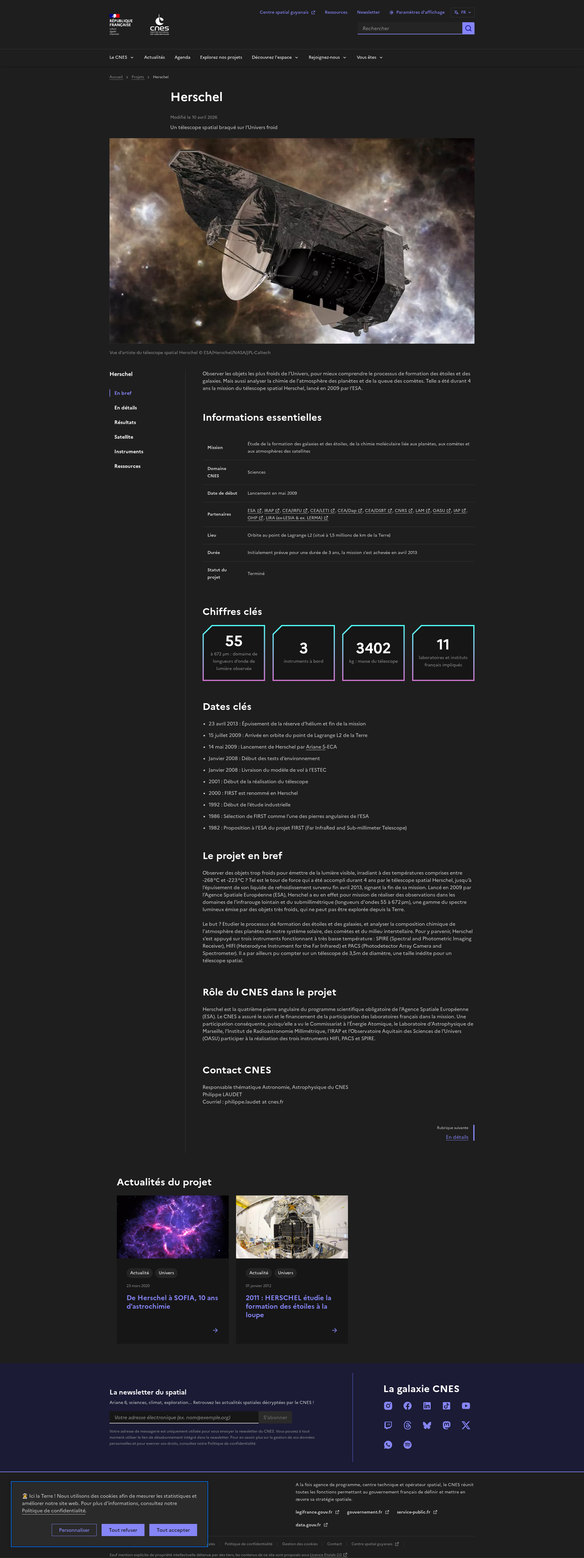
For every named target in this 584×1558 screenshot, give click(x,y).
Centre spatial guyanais (284, 12)
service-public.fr (414, 1512)
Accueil (116, 77)
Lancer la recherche (468, 28)
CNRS (401, 510)
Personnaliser (74, 1530)
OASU (439, 510)
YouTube (466, 1405)
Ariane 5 (315, 746)
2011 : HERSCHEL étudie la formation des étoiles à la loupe (288, 1306)
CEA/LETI (319, 510)
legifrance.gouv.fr (315, 1512)
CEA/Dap (347, 510)
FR (463, 12)
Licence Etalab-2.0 (326, 1555)
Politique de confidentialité (53, 1510)
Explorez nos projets (221, 57)
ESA (252, 510)
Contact (335, 1544)
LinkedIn (427, 1405)
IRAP (269, 510)
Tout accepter (173, 1530)
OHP (252, 518)
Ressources (336, 12)
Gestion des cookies (300, 1544)
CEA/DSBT (375, 510)
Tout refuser (123, 1530)
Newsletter (368, 12)
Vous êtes (366, 57)
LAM (419, 510)
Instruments (128, 451)
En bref (123, 393)
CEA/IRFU (292, 510)
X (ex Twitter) (466, 1425)
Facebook (407, 1405)
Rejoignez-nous (324, 57)
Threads (407, 1425)
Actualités (154, 57)
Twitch (388, 1425)
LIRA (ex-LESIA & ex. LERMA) (294, 518)
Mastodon (446, 1425)
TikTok (446, 1405)
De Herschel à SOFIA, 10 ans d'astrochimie (172, 1302)
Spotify (407, 1444)
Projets (138, 77)
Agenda (182, 57)
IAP (457, 510)
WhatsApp (388, 1444)
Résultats (125, 422)
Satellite (123, 436)
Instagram (388, 1405)
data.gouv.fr (309, 1525)
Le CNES (118, 57)
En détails (125, 407)
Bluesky (427, 1425)
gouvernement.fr (365, 1512)
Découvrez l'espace (272, 57)
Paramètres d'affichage (420, 12)
